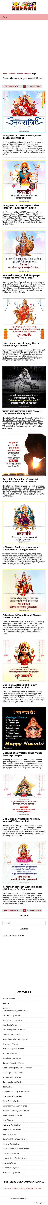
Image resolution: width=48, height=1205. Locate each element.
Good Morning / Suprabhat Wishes (17, 1068)
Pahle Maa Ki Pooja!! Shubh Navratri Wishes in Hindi (22, 616)
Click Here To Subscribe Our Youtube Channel (21, 1188)
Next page (35, 86)
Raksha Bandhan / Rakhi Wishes (15, 1148)
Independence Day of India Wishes (16, 1091)
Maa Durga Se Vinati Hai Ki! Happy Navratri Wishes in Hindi (21, 820)
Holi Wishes (7, 1087)
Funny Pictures (8, 999)
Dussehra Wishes (9, 1053)
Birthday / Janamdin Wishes (14, 1030)
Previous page (11, 86)
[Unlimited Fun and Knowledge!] (24, 10)
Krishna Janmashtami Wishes (14, 1106)
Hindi (4, 1003)
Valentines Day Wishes (11, 1167)
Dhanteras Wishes (10, 1044)
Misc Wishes (7, 1120)
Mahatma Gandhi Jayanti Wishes (16, 1110)
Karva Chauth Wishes (11, 1101)
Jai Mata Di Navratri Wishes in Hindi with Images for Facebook (22, 888)
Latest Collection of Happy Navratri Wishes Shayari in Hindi (22, 344)
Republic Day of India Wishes (14, 1158)
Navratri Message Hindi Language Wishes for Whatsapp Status (21, 276)
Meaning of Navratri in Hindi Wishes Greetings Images (22, 754)
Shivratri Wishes (9, 1163)
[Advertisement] (24, 48)
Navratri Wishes (23, 74)
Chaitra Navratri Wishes (12, 1034)
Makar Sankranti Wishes (12, 1115)
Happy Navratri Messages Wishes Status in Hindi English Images (20, 206)
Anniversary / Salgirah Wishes (14, 1010)
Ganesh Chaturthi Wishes (13, 1063)
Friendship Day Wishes (12, 1058)
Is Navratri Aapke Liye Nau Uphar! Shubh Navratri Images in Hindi (21, 548)
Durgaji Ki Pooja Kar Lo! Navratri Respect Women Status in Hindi (20, 480)
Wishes (12, 74)
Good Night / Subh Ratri (12, 1072)
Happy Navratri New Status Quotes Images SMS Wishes (21, 136)
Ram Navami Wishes (11, 1153)
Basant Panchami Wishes (13, 1020)
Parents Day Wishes (10, 1144)
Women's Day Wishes (11, 1172)
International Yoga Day (12, 1096)
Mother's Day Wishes (11, 1125)
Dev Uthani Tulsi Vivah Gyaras (15, 1039)
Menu (4, 17)
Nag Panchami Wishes (11, 1129)
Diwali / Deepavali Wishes (13, 1049)
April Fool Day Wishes (11, 1015)
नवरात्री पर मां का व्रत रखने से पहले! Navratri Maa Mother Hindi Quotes (22, 412)
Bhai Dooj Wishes (9, 1025)
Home (4, 74)
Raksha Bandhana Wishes (13, 935)
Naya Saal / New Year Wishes (14, 1139)
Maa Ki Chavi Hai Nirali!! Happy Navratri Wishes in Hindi (19, 686)
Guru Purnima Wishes (11, 1077)
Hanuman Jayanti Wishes (12, 1082)
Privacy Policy (40, 1203)
